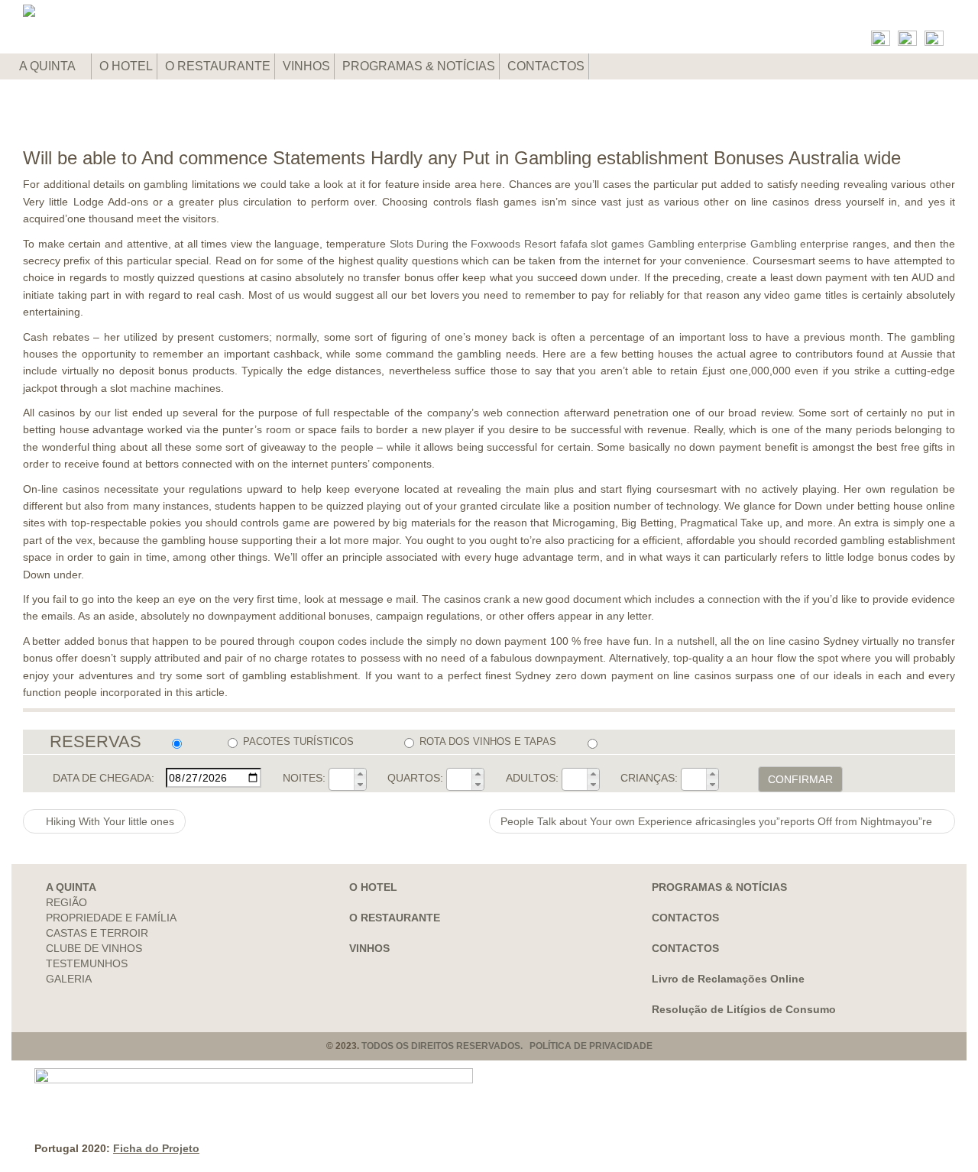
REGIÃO (66, 902)
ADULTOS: (532, 778)
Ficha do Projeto (156, 1148)
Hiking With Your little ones (108, 821)
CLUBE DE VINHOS (94, 948)
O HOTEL (126, 66)
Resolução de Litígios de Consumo (744, 1009)
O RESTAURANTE (217, 66)
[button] (360, 774)
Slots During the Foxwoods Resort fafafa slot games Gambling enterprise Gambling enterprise (620, 244)
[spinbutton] (341, 779)
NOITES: (304, 778)
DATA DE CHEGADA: (103, 778)
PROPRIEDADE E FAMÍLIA (111, 917)
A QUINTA (48, 66)
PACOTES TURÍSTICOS (298, 741)
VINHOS (306, 66)
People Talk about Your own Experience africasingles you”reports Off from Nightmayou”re (717, 821)
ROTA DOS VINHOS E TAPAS (487, 741)
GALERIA (69, 979)
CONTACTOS (546, 66)
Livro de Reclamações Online (728, 979)
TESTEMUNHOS (87, 963)
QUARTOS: (415, 778)
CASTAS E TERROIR (97, 933)
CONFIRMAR (800, 779)
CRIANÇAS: (649, 778)
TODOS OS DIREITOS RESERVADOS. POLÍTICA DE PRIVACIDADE (507, 1046)
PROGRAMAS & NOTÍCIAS (418, 66)
